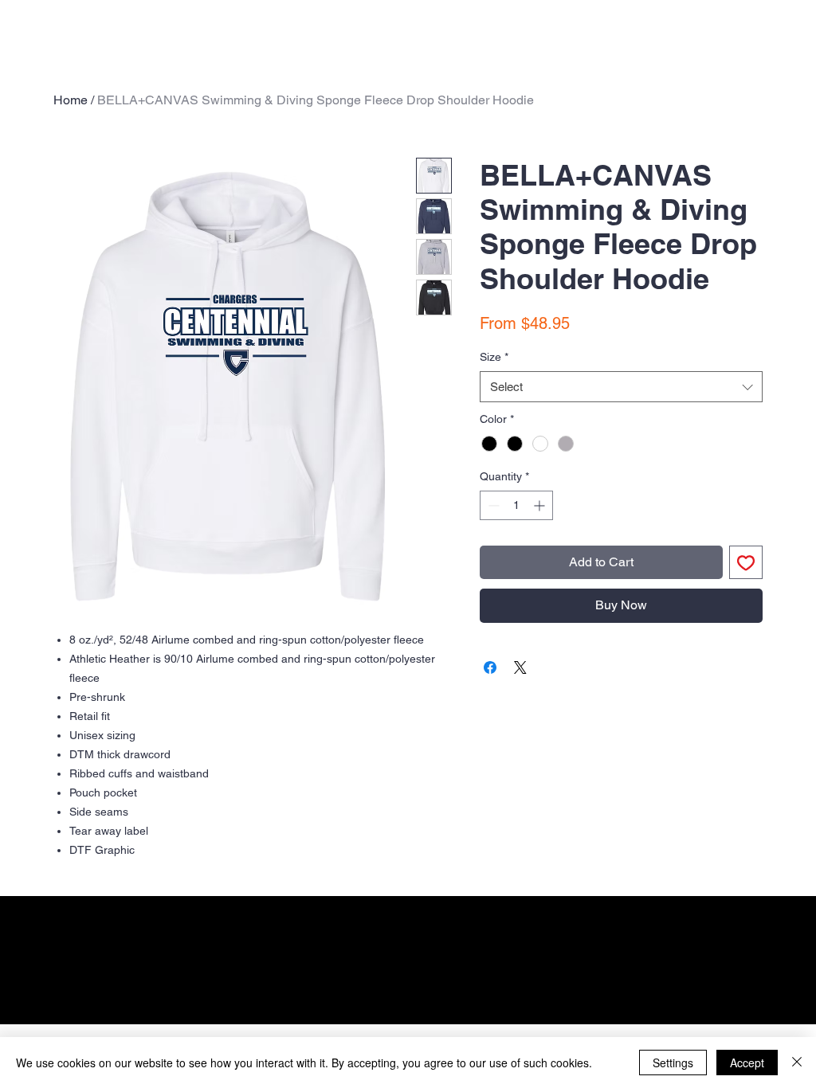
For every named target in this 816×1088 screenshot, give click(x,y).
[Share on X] (520, 667)
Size (494, 356)
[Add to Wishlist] (746, 562)
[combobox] (621, 386)
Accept (747, 1062)
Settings (673, 1062)
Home (70, 100)
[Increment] (541, 505)
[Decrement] (492, 505)
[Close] (796, 1062)
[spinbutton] (516, 505)
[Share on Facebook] (490, 667)
